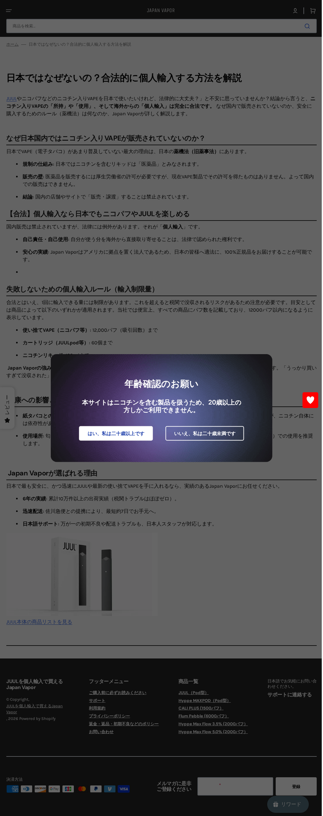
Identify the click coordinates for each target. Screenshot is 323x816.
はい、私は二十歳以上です (113, 433)
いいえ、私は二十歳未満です (202, 433)
